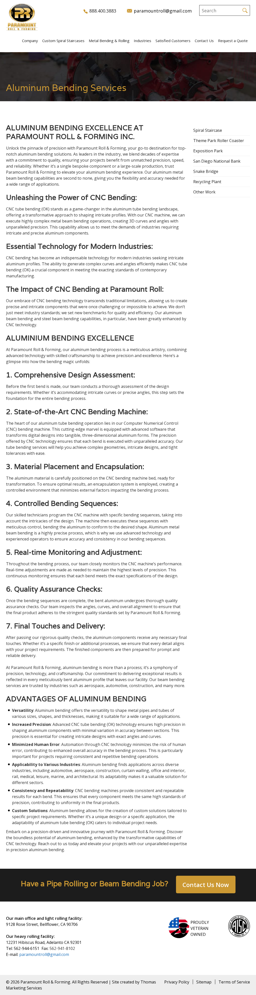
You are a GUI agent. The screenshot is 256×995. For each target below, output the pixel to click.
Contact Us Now (205, 884)
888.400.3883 (102, 11)
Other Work (204, 192)
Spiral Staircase (207, 130)
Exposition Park (208, 151)
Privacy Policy (176, 982)
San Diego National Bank (216, 161)
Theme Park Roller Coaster (218, 140)
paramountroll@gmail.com (44, 954)
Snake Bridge (205, 171)
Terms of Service (234, 982)
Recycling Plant (207, 181)
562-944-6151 (26, 948)
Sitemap (204, 982)
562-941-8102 (62, 948)
